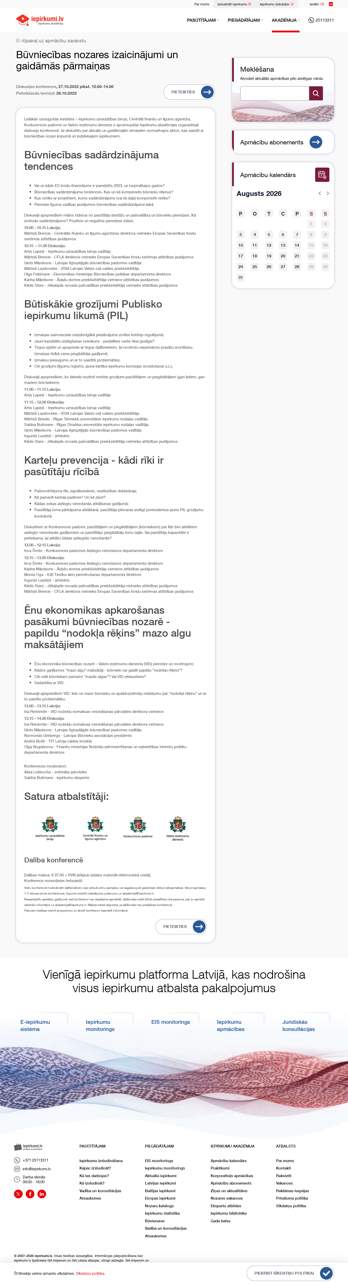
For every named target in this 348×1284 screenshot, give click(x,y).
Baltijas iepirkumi (160, 1191)
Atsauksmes (90, 1198)
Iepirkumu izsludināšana (101, 1161)
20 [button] (283, 256)
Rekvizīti (283, 1176)
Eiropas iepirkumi (160, 1198)
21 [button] (297, 256)
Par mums (201, 4)
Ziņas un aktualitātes (229, 1191)
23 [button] (325, 256)
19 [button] (269, 256)
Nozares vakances (227, 1198)
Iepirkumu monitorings (165, 1168)
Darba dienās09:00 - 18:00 (34, 1179)
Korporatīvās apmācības (232, 1176)
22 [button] (311, 256)
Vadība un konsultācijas (100, 1191)
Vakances (284, 1183)
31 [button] (240, 277)
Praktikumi (220, 1168)
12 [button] (269, 245)
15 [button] (311, 245)
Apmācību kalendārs (229, 1161)
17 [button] (240, 256)
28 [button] (297, 266)
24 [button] (240, 266)
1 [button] (311, 223)
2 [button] (325, 223)
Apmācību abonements (271, 142)
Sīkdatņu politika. (90, 1273)
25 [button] (254, 266)
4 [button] (255, 234)
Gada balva (220, 1221)
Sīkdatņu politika (291, 1206)
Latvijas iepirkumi (160, 1183)
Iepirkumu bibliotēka (229, 1213)
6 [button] (283, 234)
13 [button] (283, 245)
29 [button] (311, 266)
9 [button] (325, 234)
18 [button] (254, 256)
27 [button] (283, 266)
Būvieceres (155, 1221)
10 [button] (240, 245)
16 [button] (325, 245)
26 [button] (269, 266)
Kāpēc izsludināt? (95, 1168)
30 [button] (325, 266)
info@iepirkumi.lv (37, 1168)
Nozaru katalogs (159, 1206)
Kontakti (283, 1168)
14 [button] (297, 245)
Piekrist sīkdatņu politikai (284, 1273)
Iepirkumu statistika (162, 1213)
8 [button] (311, 234)
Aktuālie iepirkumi (161, 1176)
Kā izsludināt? (91, 1183)
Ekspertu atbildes (226, 1206)
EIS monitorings (170, 1022)
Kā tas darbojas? (94, 1176)
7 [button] (297, 234)
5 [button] (269, 234)
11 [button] (254, 245)
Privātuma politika (292, 1198)
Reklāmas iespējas (292, 1191)
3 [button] (240, 234)
